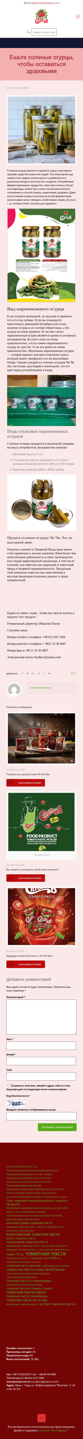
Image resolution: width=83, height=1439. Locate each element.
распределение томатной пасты (54, 1249)
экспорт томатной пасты (57, 1304)
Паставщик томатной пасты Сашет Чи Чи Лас (28, 1181)
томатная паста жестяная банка (24, 1284)
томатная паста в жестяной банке (35, 1269)
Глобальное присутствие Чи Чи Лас (28, 774)
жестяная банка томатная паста (29, 1223)
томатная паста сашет (26, 1292)
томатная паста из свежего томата (29, 1288)
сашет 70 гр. (15, 1254)
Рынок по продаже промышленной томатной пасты (31, 1193)
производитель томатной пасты (21, 1249)
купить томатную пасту (20, 1238)
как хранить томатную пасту (20, 1230)
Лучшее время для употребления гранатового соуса (32, 1170)
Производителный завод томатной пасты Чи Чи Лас (35, 1189)
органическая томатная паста (22, 1246)
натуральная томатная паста (27, 1242)
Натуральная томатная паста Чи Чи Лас (28, 1178)
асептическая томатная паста (23, 1219)
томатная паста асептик (23, 1265)
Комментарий (15, 997)
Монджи (48, 1174)
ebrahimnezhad (40, 688)
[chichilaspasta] (41, 16)
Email (11, 1054)
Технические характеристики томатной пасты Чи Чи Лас (37, 1208)
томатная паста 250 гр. (17, 1258)
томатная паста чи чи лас (26, 1300)
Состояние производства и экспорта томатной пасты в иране (36, 1196)
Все (35, 1166)
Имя (10, 1039)
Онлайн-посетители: (19, 1348)
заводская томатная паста (21, 1226)
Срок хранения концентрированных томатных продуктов (37, 1202)
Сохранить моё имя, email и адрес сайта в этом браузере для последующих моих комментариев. (38, 1087)
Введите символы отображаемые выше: (31, 1110)
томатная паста (45, 1253)
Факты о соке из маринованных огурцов (26, 1211)
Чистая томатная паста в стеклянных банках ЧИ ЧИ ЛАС (34, 1215)
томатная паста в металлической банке (28, 1273)
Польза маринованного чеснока (23, 1185)
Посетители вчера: (18, 1355)
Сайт (9, 1070)
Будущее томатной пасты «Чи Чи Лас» (29, 956)
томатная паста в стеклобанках (28, 1281)
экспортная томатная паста (21, 1304)
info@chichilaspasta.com (43, 3)
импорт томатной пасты (50, 1226)
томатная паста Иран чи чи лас (23, 1262)
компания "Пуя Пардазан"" (54, 1430)
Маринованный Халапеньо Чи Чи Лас (24, 1174)
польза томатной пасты (54, 1246)
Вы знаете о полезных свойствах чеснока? (32, 869)
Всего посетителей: (18, 1359)
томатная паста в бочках (55, 1265)
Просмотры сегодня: (19, 1352)
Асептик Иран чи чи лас (19, 1166)
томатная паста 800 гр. (46, 1258)
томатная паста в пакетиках (21, 1277)
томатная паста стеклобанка (26, 1296)
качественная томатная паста (32, 1234)
